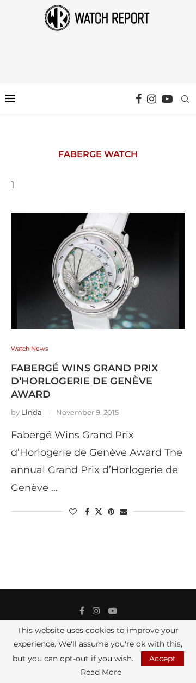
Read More (101, 672)
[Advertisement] (100, 63)
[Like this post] (73, 512)
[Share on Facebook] (87, 512)
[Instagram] (151, 99)
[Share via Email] (123, 512)
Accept (162, 658)
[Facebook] (139, 99)
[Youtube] (167, 99)
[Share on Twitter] (98, 512)
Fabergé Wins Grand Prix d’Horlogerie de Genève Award (84, 381)
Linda (31, 412)
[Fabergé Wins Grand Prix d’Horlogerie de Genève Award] (98, 270)
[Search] (185, 99)
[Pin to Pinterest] (111, 512)
